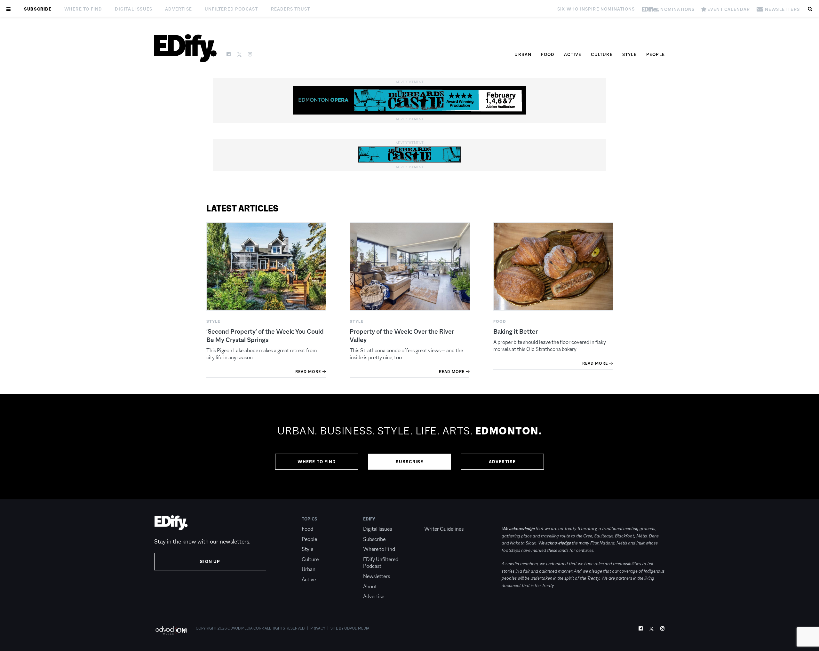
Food (547, 54)
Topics (309, 519)
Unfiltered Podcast (231, 9)
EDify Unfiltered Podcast (380, 563)
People (655, 54)
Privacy (317, 628)
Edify (369, 519)
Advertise (178, 9)
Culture (601, 54)
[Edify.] (185, 48)
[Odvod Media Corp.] (171, 630)
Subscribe (38, 9)
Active (572, 54)
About (370, 586)
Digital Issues (133, 9)
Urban (522, 54)
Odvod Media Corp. (245, 628)
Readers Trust (290, 9)
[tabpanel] (409, 446)
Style (629, 54)
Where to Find (83, 9)
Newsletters (376, 576)
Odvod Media (357, 628)
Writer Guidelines (444, 529)
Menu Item (436, 519)
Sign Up (210, 561)
